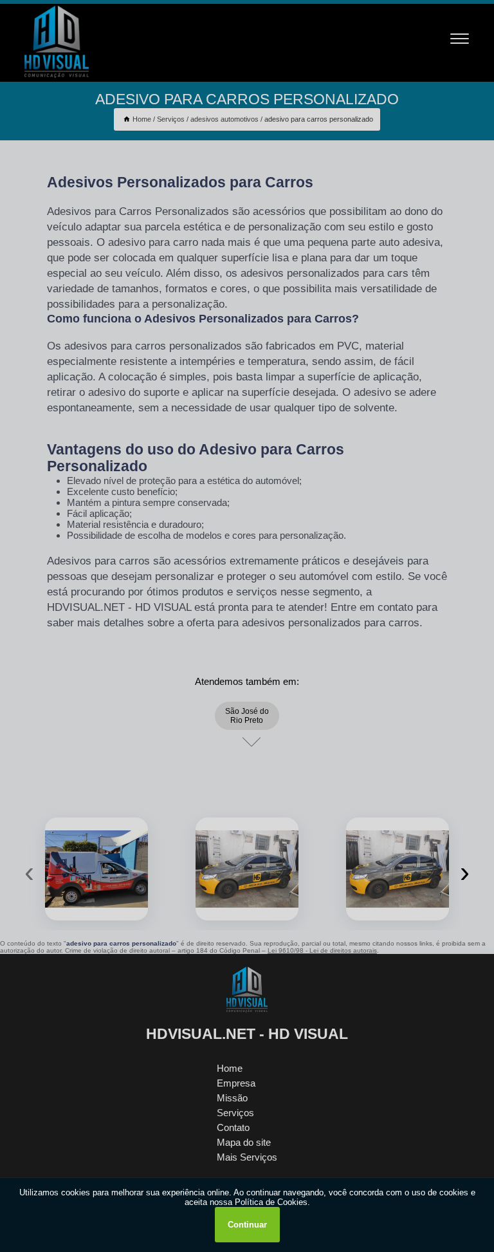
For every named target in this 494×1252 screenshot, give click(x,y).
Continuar (247, 1224)
